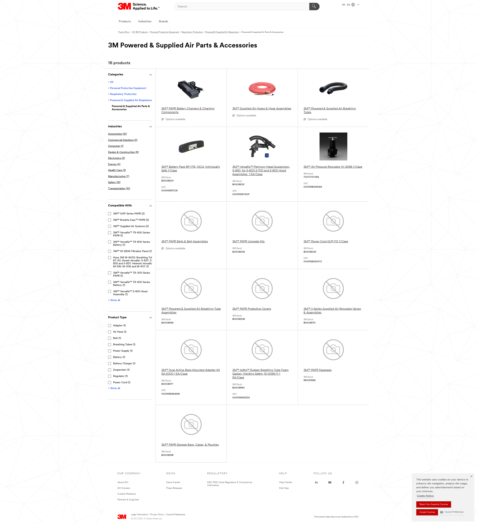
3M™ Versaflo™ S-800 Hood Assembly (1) (130, 293)
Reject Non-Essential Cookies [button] (433, 504)
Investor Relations (126, 494)
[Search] (314, 6)
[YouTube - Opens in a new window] (330, 482)
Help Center (285, 482)
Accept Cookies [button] (427, 512)
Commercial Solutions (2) (122, 140)
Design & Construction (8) (123, 152)
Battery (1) (119, 357)
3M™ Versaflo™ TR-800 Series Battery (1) (131, 243)
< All (110, 82)
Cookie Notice (425, 496)
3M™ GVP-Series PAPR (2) (129, 213)
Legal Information (139, 515)
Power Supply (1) (122, 351)
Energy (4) (114, 164)
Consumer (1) (115, 146)
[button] (452, 512)
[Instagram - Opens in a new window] (357, 482)
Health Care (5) (117, 170)
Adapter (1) (119, 325)
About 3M (122, 482)
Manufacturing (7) (118, 176)
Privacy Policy (157, 515)
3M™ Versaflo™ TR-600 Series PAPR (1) (131, 234)
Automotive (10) (117, 134)
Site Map (284, 488)
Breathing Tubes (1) (124, 344)
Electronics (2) (116, 158)
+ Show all (114, 300)
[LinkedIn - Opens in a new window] (316, 482)
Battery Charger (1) (124, 363)
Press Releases (174, 488)
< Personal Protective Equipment (127, 88)
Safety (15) (114, 182)
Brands (163, 21)
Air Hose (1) (119, 332)
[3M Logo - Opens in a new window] (139, 6)
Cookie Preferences (175, 515)
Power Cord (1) (121, 382)
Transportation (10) (119, 188)
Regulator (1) (120, 376)
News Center (173, 482)
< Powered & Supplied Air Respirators (130, 100)
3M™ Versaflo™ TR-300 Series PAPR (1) (131, 274)
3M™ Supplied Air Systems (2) (131, 226)
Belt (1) (117, 338)
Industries (144, 21)
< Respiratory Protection (122, 94)
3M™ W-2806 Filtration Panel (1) (132, 251)
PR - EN (346, 5)
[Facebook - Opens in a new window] (343, 482)
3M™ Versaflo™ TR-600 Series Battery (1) (131, 284)
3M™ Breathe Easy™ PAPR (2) (131, 220)
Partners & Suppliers (128, 499)
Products (125, 21)
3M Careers (123, 488)
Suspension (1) (121, 370)
